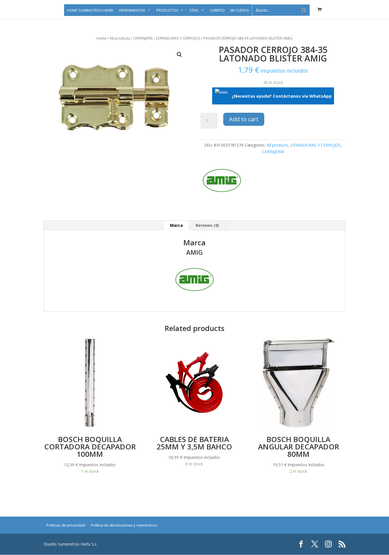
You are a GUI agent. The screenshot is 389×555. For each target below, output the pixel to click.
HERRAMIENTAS (132, 10)
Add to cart (244, 119)
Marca (176, 225)
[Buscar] (304, 10)
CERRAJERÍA (143, 38)
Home (102, 38)
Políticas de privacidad (65, 525)
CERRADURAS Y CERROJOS (178, 38)
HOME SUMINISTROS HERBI (90, 10)
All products (120, 38)
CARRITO (217, 10)
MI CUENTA (239, 10)
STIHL (194, 10)
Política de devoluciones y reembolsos (124, 525)
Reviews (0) (207, 225)
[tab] (176, 225)
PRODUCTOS (167, 10)
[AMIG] (221, 181)
